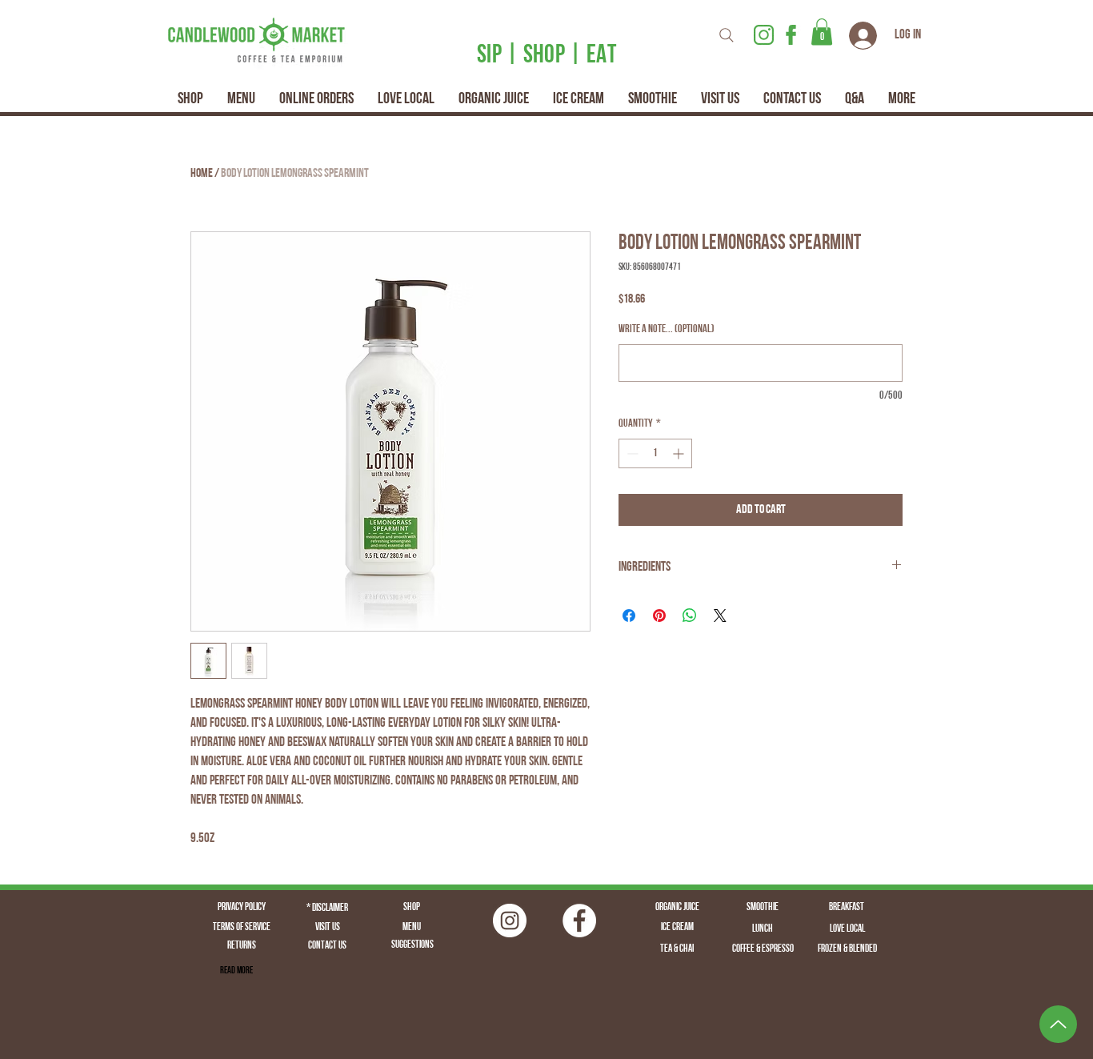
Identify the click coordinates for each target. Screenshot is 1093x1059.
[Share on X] (720, 615)
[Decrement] (631, 453)
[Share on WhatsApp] (689, 615)
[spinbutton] (655, 453)
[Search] (726, 35)
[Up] (1058, 1024)
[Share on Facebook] (629, 615)
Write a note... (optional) (667, 329)
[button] (822, 31)
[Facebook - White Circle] (579, 920)
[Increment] (680, 453)
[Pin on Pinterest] (659, 615)
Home (201, 173)
